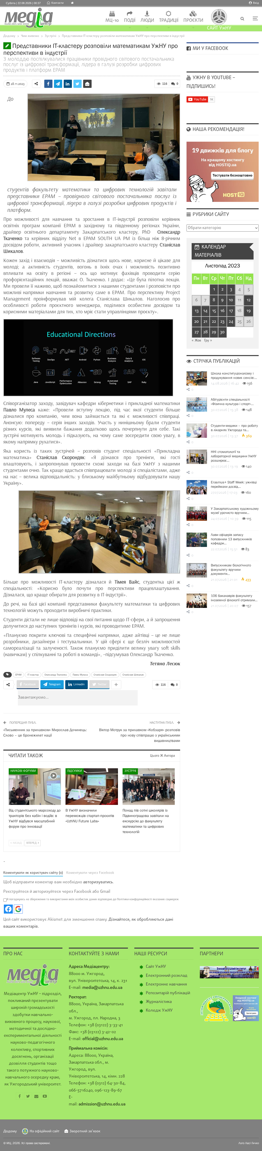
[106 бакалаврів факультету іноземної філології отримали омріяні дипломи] (197, 601)
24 (231, 321)
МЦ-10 (112, 20)
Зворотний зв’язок (85, 1131)
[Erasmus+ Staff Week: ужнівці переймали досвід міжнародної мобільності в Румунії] (197, 487)
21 (205, 321)
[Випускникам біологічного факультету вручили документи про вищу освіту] (197, 570)
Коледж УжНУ (159, 1011)
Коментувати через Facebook (90, 873)
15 (214, 311)
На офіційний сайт (44, 1131)
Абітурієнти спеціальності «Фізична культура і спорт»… (232, 401)
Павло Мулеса (80, 674)
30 (222, 332)
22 (214, 321)
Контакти (57, 3)
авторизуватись (98, 882)
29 (214, 332)
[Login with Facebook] (8, 909)
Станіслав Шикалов (133, 674)
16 (222, 311)
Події (129, 20)
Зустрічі (130, 771)
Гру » (208, 340)
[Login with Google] (18, 909)
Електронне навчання (166, 984)
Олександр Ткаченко (56, 674)
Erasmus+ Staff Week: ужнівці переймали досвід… (234, 484)
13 (197, 311)
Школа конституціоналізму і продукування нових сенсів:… (234, 375)
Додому (10, 1131)
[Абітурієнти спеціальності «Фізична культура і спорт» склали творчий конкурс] (197, 404)
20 (196, 321)
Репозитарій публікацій (168, 993)
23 (222, 321)
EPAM (18, 674)
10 (231, 300)
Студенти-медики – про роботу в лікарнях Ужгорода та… (234, 427)
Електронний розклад (166, 976)
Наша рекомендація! (217, 129)
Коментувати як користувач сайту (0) (33, 873)
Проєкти (193, 20)
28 (205, 332)
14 (205, 311)
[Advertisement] (108, 698)
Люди (147, 20)
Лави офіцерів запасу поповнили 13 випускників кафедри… (231, 539)
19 (248, 311)
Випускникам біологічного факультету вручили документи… (231, 569)
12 (248, 300)
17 (231, 311)
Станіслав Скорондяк (105, 674)
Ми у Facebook (209, 48)
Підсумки (74, 771)
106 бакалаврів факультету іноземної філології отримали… (234, 598)
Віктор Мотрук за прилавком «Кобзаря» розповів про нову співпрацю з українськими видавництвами (139, 735)
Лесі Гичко (252, 1143)
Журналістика (159, 1002)
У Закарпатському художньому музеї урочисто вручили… (235, 510)
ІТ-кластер (33, 674)
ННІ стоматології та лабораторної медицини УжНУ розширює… (233, 456)
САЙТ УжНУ (219, 28)
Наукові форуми (23, 771)
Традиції (168, 20)
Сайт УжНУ (156, 967)
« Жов (196, 340)
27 (196, 332)
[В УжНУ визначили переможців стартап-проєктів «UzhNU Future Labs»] (92, 786)
